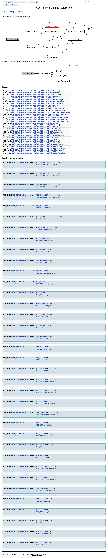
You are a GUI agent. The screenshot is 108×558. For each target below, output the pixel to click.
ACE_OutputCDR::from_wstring (58, 121)
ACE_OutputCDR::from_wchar (57, 116)
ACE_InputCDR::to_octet (54, 150)
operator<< (28, 91)
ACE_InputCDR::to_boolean (55, 144)
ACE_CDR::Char (53, 91)
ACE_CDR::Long (53, 96)
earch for (88, 1)
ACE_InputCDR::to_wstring (55, 153)
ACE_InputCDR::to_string (54, 152)
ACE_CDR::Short (53, 92)
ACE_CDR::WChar (57, 110)
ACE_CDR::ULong (53, 98)
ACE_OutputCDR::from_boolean (58, 112)
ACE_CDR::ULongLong (55, 101)
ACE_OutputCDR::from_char (57, 114)
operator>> (28, 123)
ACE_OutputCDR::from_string (57, 119)
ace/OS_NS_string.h (16, 11)
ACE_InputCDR (38, 123)
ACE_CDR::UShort (54, 94)
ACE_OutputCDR (38, 91)
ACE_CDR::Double (54, 107)
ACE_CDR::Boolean (17, 91)
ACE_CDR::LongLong (55, 100)
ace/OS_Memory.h (15, 13)
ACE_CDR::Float (53, 105)
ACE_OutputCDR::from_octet (57, 118)
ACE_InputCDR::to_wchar (54, 148)
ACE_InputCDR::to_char (54, 146)
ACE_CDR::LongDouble (55, 103)
